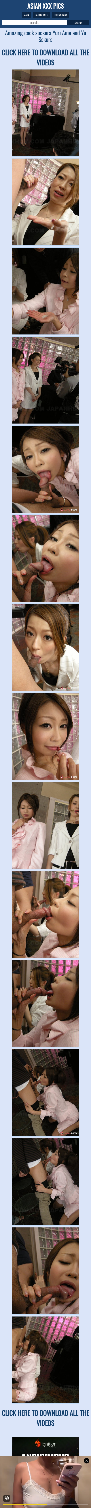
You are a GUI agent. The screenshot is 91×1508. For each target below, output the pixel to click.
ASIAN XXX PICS (45, 5)
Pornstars (61, 15)
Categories (41, 15)
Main (26, 15)
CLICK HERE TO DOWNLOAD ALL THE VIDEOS (45, 57)
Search (78, 22)
